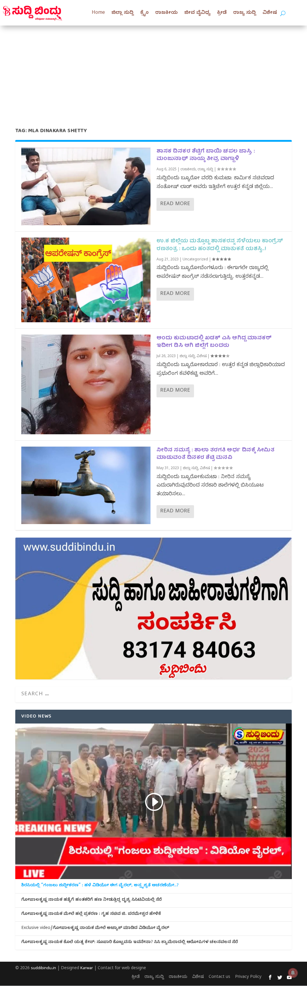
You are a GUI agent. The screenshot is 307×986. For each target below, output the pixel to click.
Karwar (86, 968)
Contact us (219, 977)
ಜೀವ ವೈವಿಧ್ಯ (197, 13)
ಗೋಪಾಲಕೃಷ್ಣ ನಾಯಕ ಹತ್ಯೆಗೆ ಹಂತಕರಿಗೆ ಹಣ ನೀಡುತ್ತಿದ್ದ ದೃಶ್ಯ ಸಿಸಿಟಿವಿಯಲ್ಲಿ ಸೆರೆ (91, 900)
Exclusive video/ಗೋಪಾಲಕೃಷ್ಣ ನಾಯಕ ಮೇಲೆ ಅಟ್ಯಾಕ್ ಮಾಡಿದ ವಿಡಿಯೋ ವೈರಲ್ (95, 928)
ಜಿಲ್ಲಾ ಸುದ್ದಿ (123, 13)
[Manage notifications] (293, 973)
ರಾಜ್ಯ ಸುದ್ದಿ (244, 13)
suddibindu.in (43, 968)
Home (98, 13)
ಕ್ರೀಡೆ (222, 13)
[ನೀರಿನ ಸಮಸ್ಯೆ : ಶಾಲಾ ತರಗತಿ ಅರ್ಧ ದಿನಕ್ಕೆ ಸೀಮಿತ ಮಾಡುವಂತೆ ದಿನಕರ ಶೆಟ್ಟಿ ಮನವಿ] (86, 485)
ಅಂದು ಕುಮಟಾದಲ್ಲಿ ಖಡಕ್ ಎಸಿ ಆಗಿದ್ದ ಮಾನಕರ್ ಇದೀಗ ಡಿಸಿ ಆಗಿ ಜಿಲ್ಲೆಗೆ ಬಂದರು (214, 342)
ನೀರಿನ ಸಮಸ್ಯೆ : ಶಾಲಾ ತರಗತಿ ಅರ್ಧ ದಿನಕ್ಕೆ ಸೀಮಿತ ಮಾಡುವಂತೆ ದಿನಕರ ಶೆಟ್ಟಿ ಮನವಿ (215, 454)
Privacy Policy (248, 977)
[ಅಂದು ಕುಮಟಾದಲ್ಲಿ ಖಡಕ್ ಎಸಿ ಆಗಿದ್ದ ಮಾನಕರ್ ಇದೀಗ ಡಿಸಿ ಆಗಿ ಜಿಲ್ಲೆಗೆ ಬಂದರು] (86, 384)
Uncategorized (195, 259)
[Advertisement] (153, 71)
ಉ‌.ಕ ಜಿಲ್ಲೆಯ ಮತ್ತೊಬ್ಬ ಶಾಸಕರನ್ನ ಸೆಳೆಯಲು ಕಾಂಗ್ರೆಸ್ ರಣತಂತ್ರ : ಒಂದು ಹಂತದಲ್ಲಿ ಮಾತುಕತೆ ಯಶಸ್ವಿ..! (219, 245)
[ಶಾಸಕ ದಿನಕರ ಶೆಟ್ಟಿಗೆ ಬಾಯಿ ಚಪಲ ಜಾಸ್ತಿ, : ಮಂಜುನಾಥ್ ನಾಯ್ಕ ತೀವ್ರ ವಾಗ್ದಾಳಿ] (86, 186)
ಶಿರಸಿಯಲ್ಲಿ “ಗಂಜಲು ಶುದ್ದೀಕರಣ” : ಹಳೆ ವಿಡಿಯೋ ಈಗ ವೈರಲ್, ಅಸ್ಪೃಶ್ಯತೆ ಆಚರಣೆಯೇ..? (100, 886)
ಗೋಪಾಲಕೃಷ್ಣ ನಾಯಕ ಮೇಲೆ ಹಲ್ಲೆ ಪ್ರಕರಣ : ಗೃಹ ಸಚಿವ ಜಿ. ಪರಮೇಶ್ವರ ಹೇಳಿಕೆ (91, 914)
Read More (175, 204)
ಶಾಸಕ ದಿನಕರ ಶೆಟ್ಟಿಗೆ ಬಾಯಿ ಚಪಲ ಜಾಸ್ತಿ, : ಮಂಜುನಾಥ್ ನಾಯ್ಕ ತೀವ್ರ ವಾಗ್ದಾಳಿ (205, 155)
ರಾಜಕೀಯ (166, 13)
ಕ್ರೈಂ (144, 13)
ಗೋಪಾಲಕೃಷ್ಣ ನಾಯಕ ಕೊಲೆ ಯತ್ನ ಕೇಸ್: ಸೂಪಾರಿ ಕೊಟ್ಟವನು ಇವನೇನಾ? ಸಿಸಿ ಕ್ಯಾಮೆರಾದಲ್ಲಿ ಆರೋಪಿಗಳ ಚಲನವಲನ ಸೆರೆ (129, 942)
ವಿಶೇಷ (270, 13)
